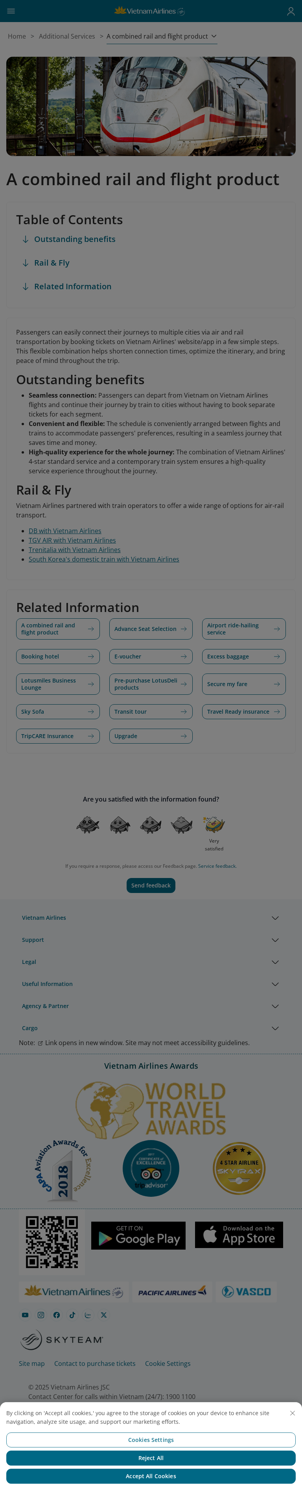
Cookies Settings (151, 1439)
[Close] (292, 1413)
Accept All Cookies (151, 1476)
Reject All (151, 1458)
